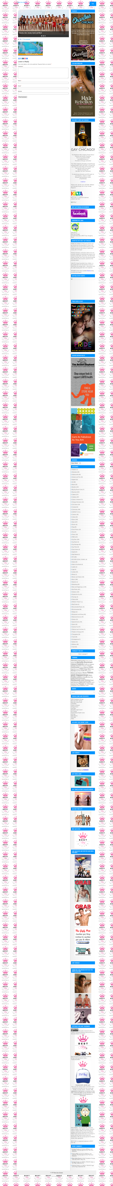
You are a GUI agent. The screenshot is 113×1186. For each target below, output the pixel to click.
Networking (74, 584)
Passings (74, 597)
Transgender (75, 634)
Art (72, 482)
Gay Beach (74, 542)
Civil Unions (75, 504)
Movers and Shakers (77, 577)
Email (19, 86)
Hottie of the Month (76, 564)
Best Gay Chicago (58, 1172)
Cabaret (74, 494)
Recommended (75, 609)
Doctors (74, 524)
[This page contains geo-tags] (73, 202)
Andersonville (75, 474)
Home (93, 3)
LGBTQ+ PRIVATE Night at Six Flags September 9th (83, 1162)
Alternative (74, 472)
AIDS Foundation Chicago (77, 699)
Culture (73, 517)
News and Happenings (77, 587)
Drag (73, 527)
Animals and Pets (76, 477)
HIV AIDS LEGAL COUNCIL (78, 559)
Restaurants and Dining (77, 614)
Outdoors (74, 592)
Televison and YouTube (77, 629)
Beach (73, 484)
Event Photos (75, 529)
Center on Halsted (76, 499)
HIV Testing (74, 711)
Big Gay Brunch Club (77, 489)
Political (74, 599)
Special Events (75, 622)
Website (20, 91)
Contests (74, 514)
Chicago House (74, 706)
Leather (74, 567)
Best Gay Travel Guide (76, 702)
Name (20, 80)
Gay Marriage (75, 544)
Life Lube (73, 714)
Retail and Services (76, 617)
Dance (73, 519)
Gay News (73, 708)
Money (73, 574)
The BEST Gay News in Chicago (27, 33)
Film (73, 532)
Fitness (74, 534)
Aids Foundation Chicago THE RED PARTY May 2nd (83, 1159)
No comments (27, 39)
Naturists (74, 582)
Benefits (74, 487)
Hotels (73, 562)
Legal (73, 569)
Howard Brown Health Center (78, 712)
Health (73, 552)
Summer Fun (75, 627)
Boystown (74, 492)
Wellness (74, 644)
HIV (73, 557)
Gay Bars (74, 539)
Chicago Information (77, 502)
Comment (20, 66)
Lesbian (74, 572)
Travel (73, 636)
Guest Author (75, 549)
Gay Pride (74, 547)
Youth (73, 646)
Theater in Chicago (76, 631)
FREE (73, 537)
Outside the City (76, 594)
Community (74, 509)
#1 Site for (83, 770)
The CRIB (73, 717)
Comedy (74, 507)
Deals (73, 522)
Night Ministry (74, 715)
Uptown (74, 641)
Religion (74, 612)
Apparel (74, 479)
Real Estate (75, 604)
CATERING (73, 703)
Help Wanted (75, 554)
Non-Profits (74, 589)
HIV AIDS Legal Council (76, 709)
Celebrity (74, 497)
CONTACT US (75, 512)
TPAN (72, 718)
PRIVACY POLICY (76, 602)
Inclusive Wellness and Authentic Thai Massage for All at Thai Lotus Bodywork (82, 1150)
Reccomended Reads (77, 607)
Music (73, 579)
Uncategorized (75, 639)
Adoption (74, 469)
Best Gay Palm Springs (76, 700)
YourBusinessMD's (75, 1059)
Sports (73, 624)
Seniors (74, 619)
